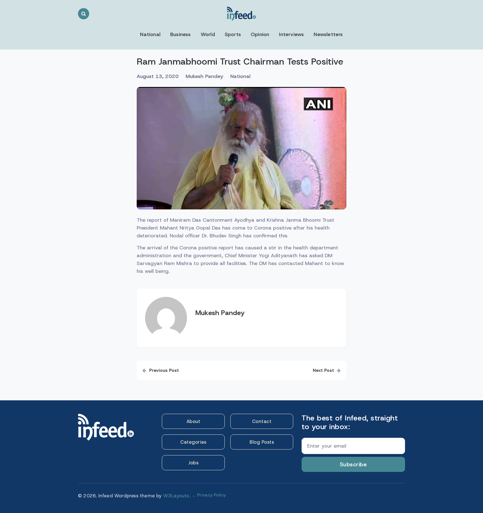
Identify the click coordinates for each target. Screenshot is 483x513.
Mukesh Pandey (204, 76)
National (150, 34)
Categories (193, 442)
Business (180, 34)
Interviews (291, 34)
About (193, 421)
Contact (262, 421)
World (208, 34)
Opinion (260, 34)
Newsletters (328, 34)
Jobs (193, 463)
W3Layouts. (177, 496)
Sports (233, 34)
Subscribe (353, 464)
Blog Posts (262, 442)
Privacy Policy (211, 495)
